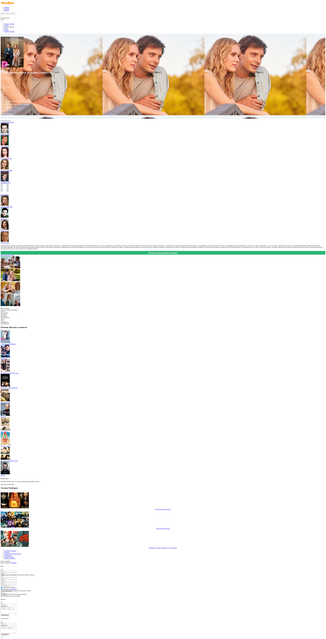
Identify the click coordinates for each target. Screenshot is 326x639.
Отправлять (4, 594)
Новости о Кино (9, 557)
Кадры (6, 28)
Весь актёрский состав (7, 122)
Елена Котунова (17, 101)
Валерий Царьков (6, 113)
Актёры (6, 25)
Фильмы (6, 7)
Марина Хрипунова (6, 101)
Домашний (4, 98)
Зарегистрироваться (6, 590)
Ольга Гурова (4, 104)
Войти (2, 575)
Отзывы (6, 30)
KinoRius (14, 563)
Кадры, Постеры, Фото (7, 255)
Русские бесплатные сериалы (12, 554)
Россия (3, 83)
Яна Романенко (13, 104)
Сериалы (6, 9)
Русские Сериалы (9, 24)
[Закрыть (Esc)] (1, 636)
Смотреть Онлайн (9, 31)
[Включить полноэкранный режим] (3, 636)
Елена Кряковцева (24, 104)
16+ (2, 95)
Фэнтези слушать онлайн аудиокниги (163, 253)
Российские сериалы (10, 550)
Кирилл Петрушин (6, 107)
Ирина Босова (27, 101)
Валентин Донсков (6, 110)
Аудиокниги (7, 555)
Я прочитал (10, 589)
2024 (2, 79)
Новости (6, 10)
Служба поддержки (9, 558)
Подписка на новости (9, 587)
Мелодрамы (4, 86)
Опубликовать (5, 615)
